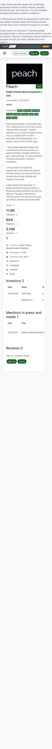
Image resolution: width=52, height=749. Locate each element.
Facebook (14, 261)
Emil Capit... (27, 293)
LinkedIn (14, 269)
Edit (39, 86)
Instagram (14, 265)
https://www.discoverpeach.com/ (24, 93)
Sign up (34, 53)
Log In (44, 53)
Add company (20, 53)
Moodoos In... (28, 300)
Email (12, 274)
